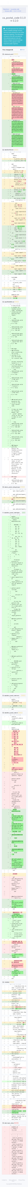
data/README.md (9, 302)
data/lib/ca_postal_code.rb (11, 712)
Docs (13, 1181)
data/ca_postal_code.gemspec (12, 487)
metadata (6, 982)
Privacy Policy (22, 1180)
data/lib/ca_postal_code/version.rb (13, 695)
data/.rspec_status (9, 1123)
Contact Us (4, 1180)
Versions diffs (8, 11)
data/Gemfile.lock (8, 150)
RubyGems (6, 9)
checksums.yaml (8, 54)
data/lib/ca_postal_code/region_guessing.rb (15, 512)
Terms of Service (13, 1180)
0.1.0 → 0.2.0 (17, 11)
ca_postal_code (15, 9)
